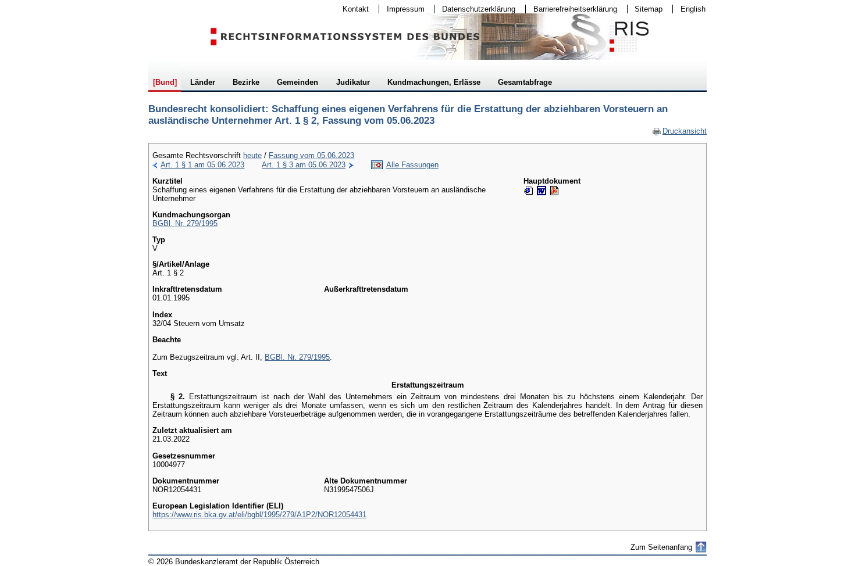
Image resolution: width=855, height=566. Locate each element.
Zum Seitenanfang (661, 547)
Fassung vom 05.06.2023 (311, 155)
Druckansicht (679, 131)
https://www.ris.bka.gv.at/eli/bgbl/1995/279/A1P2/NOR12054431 (259, 514)
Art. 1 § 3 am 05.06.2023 (303, 164)
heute (252, 155)
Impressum (402, 9)
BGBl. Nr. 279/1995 (185, 223)
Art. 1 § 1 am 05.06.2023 (202, 164)
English (693, 9)
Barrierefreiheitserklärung (571, 9)
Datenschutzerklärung (474, 9)
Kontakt (352, 9)
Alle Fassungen (412, 164)
